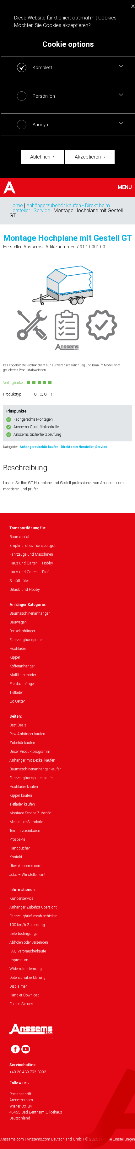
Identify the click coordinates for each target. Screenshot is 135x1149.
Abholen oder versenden (28, 942)
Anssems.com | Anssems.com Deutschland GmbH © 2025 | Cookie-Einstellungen (67, 1139)
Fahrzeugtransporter (26, 640)
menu (125, 187)
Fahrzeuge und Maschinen (31, 554)
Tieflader (16, 692)
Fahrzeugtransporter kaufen (32, 778)
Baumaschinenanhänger (29, 613)
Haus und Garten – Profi (29, 572)
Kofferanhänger (22, 666)
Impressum (18, 960)
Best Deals (17, 725)
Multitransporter (22, 675)
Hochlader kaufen (23, 787)
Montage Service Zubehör (30, 813)
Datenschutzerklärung (27, 977)
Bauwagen (18, 622)
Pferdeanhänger (22, 684)
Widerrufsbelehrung (25, 969)
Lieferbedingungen (24, 933)
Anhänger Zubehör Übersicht (33, 907)
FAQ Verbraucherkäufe (27, 951)
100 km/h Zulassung (27, 925)
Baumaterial (19, 537)
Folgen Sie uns (21, 1004)
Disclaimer (18, 986)
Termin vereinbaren (24, 830)
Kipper (14, 657)
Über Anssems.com (25, 866)
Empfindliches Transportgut (32, 545)
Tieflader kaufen (22, 804)
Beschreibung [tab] (25, 467)
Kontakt (15, 857)
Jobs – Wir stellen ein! (27, 874)
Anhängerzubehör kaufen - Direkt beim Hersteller (57, 447)
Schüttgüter (19, 581)
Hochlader (17, 648)
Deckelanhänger (22, 631)
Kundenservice (21, 898)
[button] (121, 66)
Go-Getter (17, 701)
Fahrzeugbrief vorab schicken (33, 916)
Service (42, 210)
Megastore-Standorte (26, 822)
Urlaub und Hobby (24, 589)
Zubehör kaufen (22, 743)
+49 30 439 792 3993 (27, 1072)
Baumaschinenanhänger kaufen (35, 769)
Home (16, 205)
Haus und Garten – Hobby (31, 563)
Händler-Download (24, 995)
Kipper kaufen (20, 795)
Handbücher (19, 848)
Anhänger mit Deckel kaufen (32, 760)
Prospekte (17, 839)
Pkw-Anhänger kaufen (27, 734)
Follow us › (19, 1083)
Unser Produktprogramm (29, 751)
